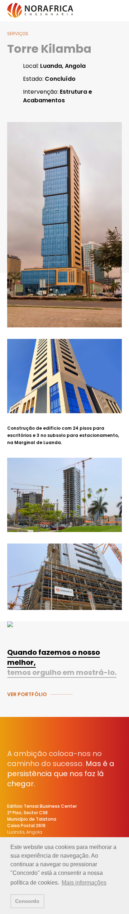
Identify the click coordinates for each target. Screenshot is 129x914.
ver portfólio (27, 694)
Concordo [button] (27, 901)
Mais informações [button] (84, 883)
